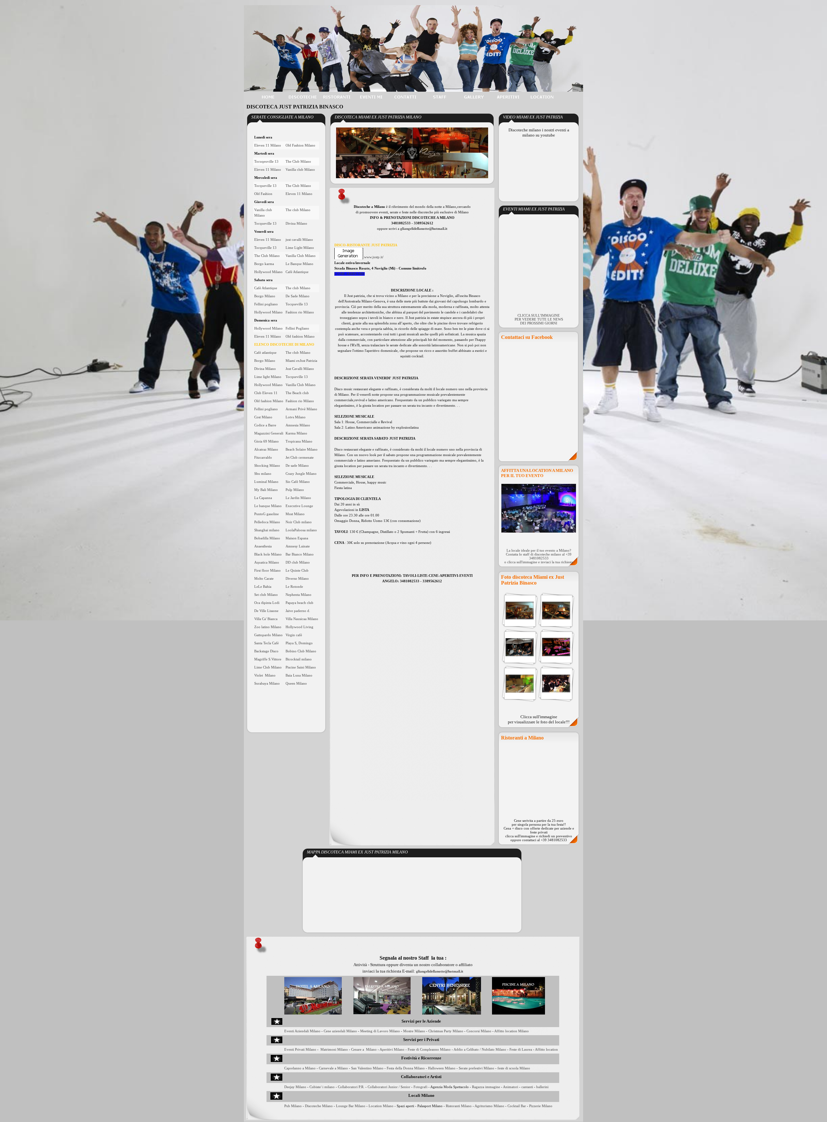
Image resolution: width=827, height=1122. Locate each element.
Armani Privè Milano (301, 409)
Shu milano (262, 473)
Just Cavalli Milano (300, 369)
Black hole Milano (268, 554)
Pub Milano (293, 1106)
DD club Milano (298, 562)
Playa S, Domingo (299, 643)
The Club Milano (298, 161)
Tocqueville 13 (265, 186)
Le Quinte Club (297, 570)
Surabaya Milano (267, 683)
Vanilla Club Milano (301, 256)
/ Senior (404, 1087)
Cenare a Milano (364, 1049)
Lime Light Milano (300, 248)
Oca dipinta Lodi (266, 603)
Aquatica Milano (266, 562)
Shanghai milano (266, 530)
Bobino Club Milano (301, 651)
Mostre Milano (414, 1031)
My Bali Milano (266, 490)
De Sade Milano (297, 296)
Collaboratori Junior (383, 1087)
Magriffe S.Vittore (267, 659)
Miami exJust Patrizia (301, 360)
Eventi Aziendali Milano (302, 1031)
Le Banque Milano (299, 264)
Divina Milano (296, 223)
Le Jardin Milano (298, 498)
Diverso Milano (297, 578)
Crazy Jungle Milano (301, 473)
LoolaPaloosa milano (301, 530)
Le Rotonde (294, 586)
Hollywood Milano (268, 272)
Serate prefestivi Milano (476, 1068)
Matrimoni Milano (334, 1049)
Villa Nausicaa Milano (302, 619)
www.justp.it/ (373, 257)
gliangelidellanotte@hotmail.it (423, 228)
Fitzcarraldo (263, 457)
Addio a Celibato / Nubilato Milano (480, 1049)
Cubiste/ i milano (322, 1087)
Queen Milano (296, 683)
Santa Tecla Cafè (266, 643)
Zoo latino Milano (267, 627)
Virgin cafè (294, 635)
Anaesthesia (263, 546)
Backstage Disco (266, 651)
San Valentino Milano (367, 1068)
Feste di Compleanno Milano (429, 1049)
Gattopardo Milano (268, 635)
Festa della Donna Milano (406, 1068)
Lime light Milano (267, 377)
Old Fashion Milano (300, 145)
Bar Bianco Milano (300, 554)
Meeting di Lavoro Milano (380, 1031)
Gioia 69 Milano (266, 441)
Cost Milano (263, 417)
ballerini (542, 1087)
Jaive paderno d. (298, 611)
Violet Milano (265, 675)
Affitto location (546, 1049)
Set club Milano (266, 595)
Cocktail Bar (517, 1106)
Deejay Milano (295, 1087)
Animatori (510, 1087)
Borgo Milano (264, 296)
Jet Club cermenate (300, 457)
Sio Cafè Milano (298, 482)
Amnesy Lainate (298, 546)
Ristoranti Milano (458, 1106)
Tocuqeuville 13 (266, 161)
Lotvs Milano (296, 417)
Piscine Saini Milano (301, 667)
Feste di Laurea (520, 1049)
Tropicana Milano (299, 441)
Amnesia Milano (298, 425)
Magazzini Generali (268, 433)
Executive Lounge (299, 506)
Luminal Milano (266, 482)
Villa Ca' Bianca (265, 619)
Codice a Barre (265, 425)
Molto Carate (264, 578)
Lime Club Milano (268, 667)
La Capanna (263, 498)
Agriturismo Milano (489, 1106)
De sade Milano (297, 465)
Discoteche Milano (319, 1106)
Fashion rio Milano (300, 312)
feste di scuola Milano (513, 1068)
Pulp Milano (295, 490)
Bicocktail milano (299, 659)
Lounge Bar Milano (350, 1106)
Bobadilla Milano (267, 538)
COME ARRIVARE (349, 274)
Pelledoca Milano (267, 522)
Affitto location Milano (511, 1031)
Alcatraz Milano (266, 449)
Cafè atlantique (265, 352)
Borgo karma (264, 264)
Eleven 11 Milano (267, 145)
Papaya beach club (299, 603)
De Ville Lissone (266, 611)
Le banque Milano (268, 506)
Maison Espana (297, 538)
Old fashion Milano (300, 336)
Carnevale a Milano (333, 1068)
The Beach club (297, 393)
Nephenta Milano (298, 595)
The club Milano (298, 210)
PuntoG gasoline (266, 514)
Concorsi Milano (478, 1031)
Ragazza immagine (486, 1087)
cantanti (527, 1087)
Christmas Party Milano (445, 1031)
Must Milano (295, 514)
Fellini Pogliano (297, 328)
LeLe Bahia (262, 586)
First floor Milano (267, 570)
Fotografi (420, 1087)
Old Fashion (263, 194)
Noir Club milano (299, 522)
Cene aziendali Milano (340, 1031)
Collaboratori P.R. (351, 1087)
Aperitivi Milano (392, 1049)
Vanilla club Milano (300, 169)
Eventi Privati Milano (300, 1049)
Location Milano (381, 1106)
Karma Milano (296, 433)
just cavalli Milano (299, 239)
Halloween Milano (441, 1068)
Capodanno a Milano (300, 1068)
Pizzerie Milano (540, 1106)
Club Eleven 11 (265, 393)
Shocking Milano (267, 465)
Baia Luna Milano (299, 675)
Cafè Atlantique (297, 272)
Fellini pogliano (266, 304)
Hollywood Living (299, 627)
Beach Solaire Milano (302, 449)
